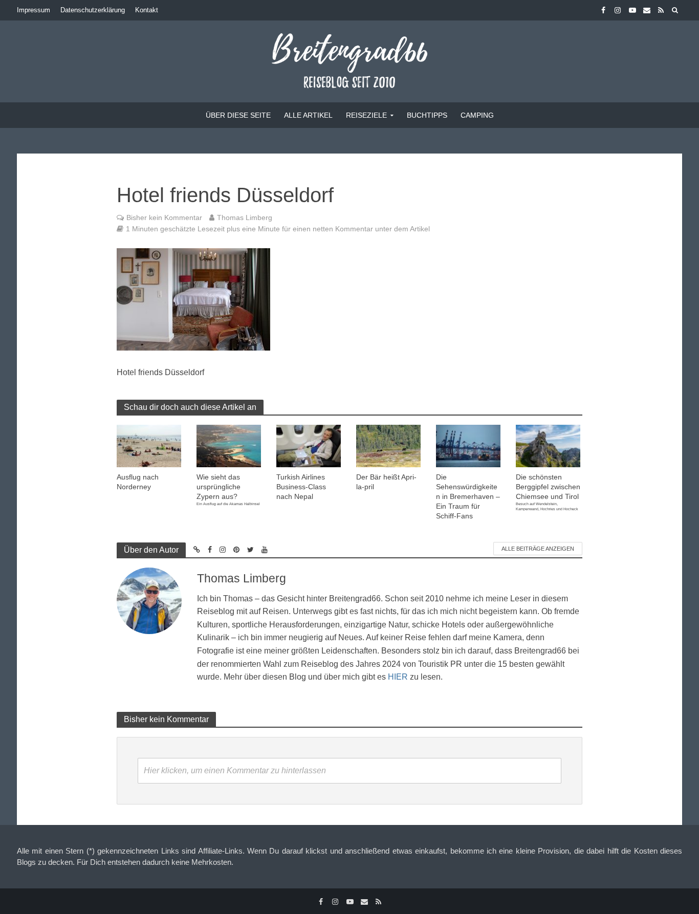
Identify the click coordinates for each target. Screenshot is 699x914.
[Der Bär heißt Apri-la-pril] (388, 445)
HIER (398, 676)
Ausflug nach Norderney (138, 482)
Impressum (33, 10)
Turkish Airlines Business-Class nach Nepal (301, 486)
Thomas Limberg (244, 217)
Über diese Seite (238, 115)
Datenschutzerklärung (92, 10)
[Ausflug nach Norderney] (149, 445)
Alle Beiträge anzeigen (537, 549)
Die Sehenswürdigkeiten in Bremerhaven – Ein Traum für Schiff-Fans (468, 496)
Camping (477, 115)
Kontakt (146, 10)
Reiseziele (366, 115)
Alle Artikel (308, 115)
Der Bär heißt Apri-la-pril (386, 482)
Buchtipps (427, 115)
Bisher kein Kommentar (164, 217)
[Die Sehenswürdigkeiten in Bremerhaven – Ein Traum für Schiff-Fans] (468, 445)
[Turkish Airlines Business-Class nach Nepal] (308, 445)
